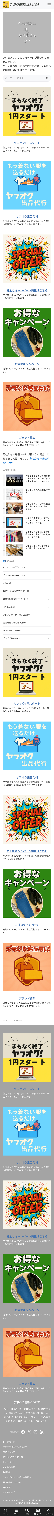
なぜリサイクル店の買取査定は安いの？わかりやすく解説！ (37, 506)
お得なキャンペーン (27, 364)
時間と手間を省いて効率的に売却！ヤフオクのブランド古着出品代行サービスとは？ (37, 480)
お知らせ (7, 1472)
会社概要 (7, 1487)
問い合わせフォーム (12, 1482)
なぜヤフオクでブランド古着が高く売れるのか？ (37, 547)
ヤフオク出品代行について (15, 1447)
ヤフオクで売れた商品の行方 (37, 491)
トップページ (7, 1020)
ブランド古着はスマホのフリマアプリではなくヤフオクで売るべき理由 (37, 520)
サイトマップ (9, 1492)
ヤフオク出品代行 (27, 217)
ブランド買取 (27, 438)
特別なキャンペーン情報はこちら (27, 290)
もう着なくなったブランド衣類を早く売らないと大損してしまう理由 (37, 534)
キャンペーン (9, 1462)
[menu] (49, 4)
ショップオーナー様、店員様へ (17, 1477)
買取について (9, 1452)
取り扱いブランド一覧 (13, 1457)
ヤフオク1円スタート (27, 143)
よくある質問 (9, 1467)
